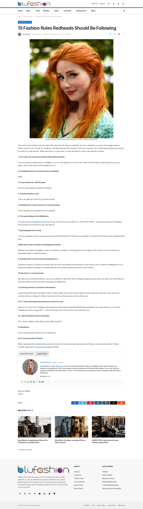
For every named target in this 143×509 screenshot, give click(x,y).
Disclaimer (87, 505)
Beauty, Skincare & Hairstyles (111, 488)
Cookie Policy (111, 505)
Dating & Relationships (109, 482)
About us (77, 472)
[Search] (124, 10)
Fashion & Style (27, 16)
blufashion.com (45, 376)
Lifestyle (67, 11)
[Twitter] (37, 382)
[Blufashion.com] (34, 3)
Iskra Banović (26, 34)
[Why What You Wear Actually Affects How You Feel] (71, 427)
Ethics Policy (121, 505)
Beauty (46, 11)
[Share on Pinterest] (119, 34)
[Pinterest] (31, 382)
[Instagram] (25, 382)
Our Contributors (79, 482)
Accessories (81, 11)
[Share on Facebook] (110, 34)
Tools (37, 11)
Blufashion (60, 366)
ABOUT (102, 4)
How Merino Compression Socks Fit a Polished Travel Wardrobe (33, 441)
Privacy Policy (101, 505)
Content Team (78, 478)
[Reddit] (34, 382)
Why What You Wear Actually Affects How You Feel (70, 441)
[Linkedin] (28, 382)
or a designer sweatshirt (43, 347)
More (93, 11)
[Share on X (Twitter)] (115, 34)
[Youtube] (40, 382)
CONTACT (95, 4)
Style (56, 11)
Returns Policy (78, 485)
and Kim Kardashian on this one (37, 222)
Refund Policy (78, 488)
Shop (28, 11)
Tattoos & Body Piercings (110, 485)
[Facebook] (22, 382)
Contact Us (77, 475)
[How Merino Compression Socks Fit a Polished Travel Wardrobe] (34, 427)
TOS (93, 505)
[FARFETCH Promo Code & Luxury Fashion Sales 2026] (108, 427)
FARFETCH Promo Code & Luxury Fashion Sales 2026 (105, 441)
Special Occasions (108, 478)
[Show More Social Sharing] (123, 34)
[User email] (43, 382)
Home (20, 11)
